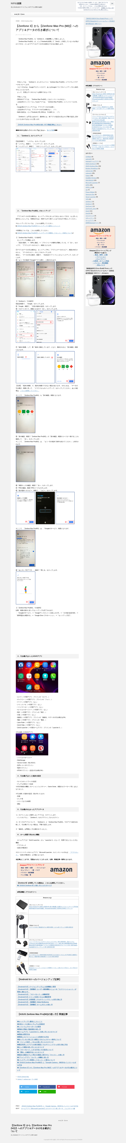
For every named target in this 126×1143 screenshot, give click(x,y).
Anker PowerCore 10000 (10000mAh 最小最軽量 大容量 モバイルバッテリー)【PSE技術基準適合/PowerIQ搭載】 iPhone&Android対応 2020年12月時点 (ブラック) (103, 97)
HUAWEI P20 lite (91, 178)
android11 (89, 159)
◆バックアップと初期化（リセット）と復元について (36, 1060)
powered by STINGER (76, 1139)
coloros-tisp (89, 171)
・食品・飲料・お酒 (100, 255)
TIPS (87, 199)
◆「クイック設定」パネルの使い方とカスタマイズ (35, 1042)
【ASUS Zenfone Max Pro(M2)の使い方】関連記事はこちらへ (39, 125)
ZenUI (87, 211)
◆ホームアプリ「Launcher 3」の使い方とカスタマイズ (37, 1032)
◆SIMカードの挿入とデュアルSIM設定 (31, 1024)
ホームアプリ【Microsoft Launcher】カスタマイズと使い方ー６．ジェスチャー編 (48, 1108)
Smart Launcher (91, 197)
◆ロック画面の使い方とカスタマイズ (30, 1047)
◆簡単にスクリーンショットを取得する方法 (33, 1037)
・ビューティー (100, 259)
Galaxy (88, 175)
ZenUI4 (88, 213)
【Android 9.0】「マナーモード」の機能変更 (33, 994)
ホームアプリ (90, 220)
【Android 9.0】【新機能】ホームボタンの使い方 (35, 1004)
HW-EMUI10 (89, 180)
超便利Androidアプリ (92, 223)
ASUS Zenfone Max (23, 1076)
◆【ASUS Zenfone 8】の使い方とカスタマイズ (34, 885)
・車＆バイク (100, 265)
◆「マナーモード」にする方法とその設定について (35, 1050)
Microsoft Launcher (92, 182)
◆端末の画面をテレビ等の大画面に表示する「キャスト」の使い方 (40, 1055)
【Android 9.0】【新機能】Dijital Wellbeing (33, 1002)
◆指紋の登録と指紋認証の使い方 (29, 1029)
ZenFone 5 (89, 206)
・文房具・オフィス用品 (100, 261)
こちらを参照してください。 (29, 391)
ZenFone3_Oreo (91, 208)
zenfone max (27, 1079)
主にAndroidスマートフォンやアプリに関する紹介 (24, 1135)
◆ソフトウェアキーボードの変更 (29, 1027)
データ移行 (35, 1079)
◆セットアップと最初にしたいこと (29, 1021)
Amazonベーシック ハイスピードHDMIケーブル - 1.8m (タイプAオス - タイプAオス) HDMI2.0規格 (103, 146)
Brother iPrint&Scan (92, 168)
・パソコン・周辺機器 (100, 263)
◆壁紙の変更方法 (23, 1034)
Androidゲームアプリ (92, 161)
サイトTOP (50, 130)
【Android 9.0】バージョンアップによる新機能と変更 (36, 987)
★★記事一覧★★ (19, 14)
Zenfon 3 (20, 1079)
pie (87, 190)
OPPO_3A (89, 187)
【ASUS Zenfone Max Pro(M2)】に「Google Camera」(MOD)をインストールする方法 (49, 1106)
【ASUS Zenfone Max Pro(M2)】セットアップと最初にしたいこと (38, 226)
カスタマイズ (90, 216)
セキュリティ (90, 218)
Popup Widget (90, 192)
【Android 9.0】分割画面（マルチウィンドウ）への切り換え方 (39, 999)
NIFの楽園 (16, 3)
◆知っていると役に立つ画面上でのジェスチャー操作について (39, 1039)
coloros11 (89, 173)
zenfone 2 (89, 201)
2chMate (88, 156)
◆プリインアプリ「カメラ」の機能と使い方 (33, 1057)
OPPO (88, 185)
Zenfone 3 (89, 204)
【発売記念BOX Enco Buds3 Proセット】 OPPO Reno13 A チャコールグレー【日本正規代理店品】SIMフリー (100, 21)
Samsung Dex (90, 194)
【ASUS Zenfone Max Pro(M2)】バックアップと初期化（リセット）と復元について (44, 233)
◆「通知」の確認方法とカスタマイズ (30, 1052)
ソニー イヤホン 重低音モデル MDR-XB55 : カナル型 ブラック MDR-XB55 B (51, 927)
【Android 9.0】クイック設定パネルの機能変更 (34, 997)
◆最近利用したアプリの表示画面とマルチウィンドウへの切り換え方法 (42, 1044)
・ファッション (100, 257)
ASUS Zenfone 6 (91, 164)
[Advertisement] (32, 64)
